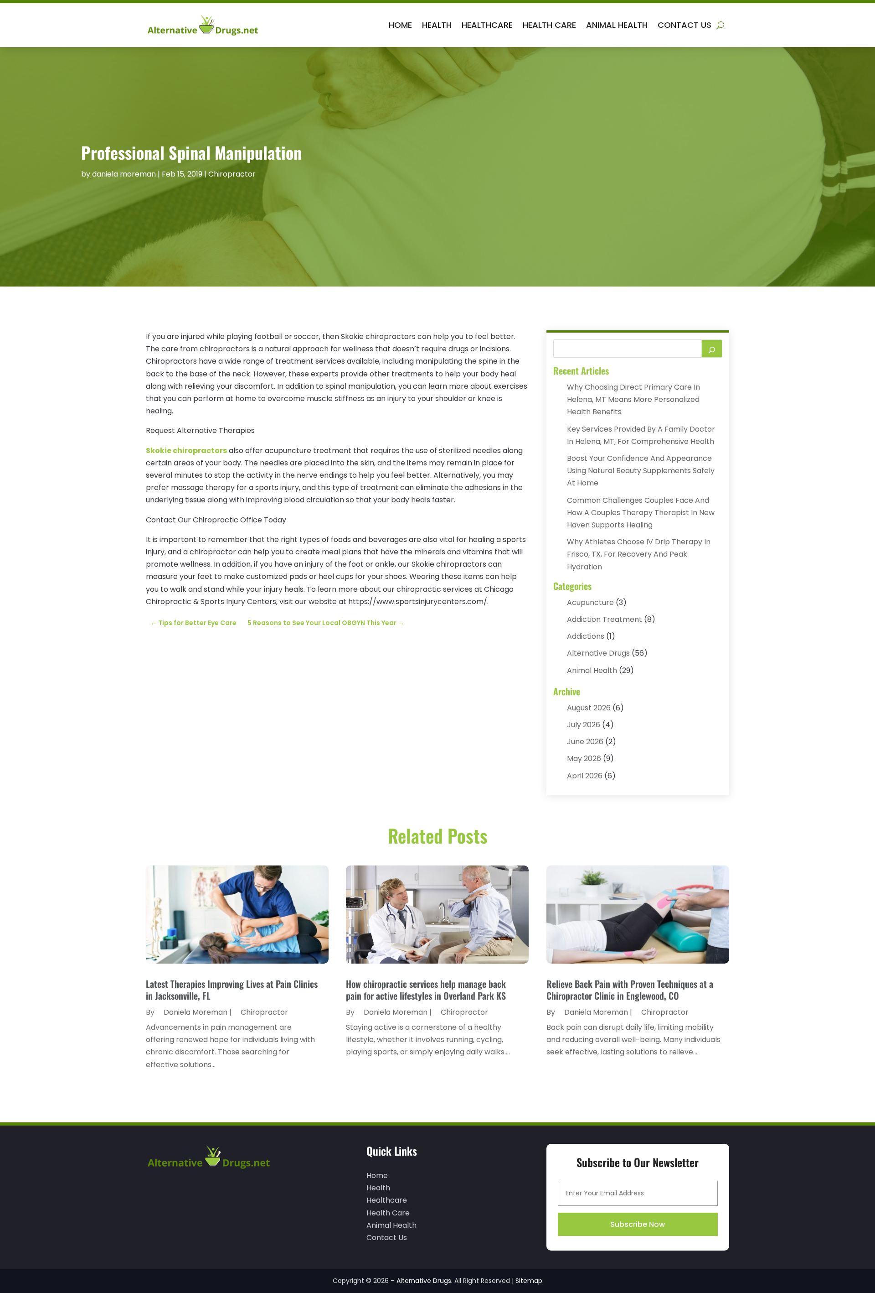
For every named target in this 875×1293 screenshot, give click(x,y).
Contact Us (684, 25)
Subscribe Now (637, 1224)
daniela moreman (124, 174)
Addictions (585, 636)
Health (437, 25)
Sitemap (528, 1280)
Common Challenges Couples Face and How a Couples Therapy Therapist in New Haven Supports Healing (641, 512)
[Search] (711, 348)
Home (400, 25)
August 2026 (589, 708)
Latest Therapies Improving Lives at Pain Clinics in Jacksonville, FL (232, 989)
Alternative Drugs (598, 653)
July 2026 (583, 724)
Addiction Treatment (604, 619)
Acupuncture (590, 602)
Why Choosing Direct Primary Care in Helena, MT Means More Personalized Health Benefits (633, 399)
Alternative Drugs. (424, 1280)
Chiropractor (232, 174)
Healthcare (487, 25)
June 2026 (585, 741)
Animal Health (617, 25)
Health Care (549, 25)
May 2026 (584, 758)
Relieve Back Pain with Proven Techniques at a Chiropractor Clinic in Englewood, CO (629, 989)
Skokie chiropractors (186, 450)
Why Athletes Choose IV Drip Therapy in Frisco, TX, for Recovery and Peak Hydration (638, 554)
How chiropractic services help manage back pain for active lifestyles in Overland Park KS (426, 989)
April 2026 (584, 776)
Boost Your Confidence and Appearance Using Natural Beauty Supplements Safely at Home (641, 470)
